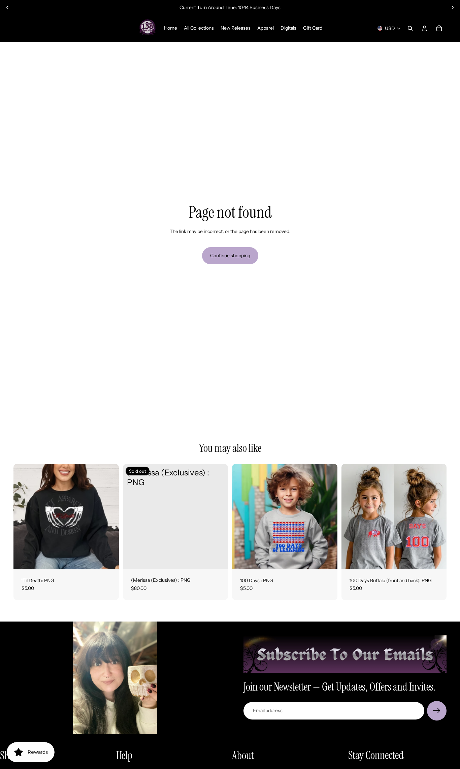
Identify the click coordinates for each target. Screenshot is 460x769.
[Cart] (439, 28)
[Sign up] (437, 711)
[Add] (108, 559)
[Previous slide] (7, 7)
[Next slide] (452, 7)
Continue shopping (230, 256)
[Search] (410, 28)
